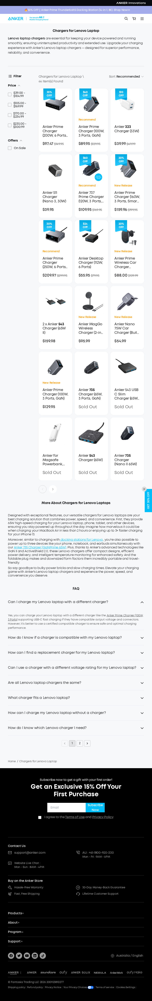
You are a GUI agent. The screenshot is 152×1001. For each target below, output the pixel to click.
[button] (76, 604)
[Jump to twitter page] (19, 955)
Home (12, 761)
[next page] (53, 489)
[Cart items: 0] (134, 19)
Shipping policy (16, 987)
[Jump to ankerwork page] (116, 973)
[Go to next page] (87, 743)
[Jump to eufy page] (63, 973)
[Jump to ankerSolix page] (80, 973)
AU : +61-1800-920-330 (98, 853)
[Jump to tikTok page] (43, 955)
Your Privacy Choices (75, 987)
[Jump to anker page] (13, 973)
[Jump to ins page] (35, 955)
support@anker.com (30, 853)
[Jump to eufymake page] (134, 973)
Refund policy (35, 987)
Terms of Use (75, 817)
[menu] (142, 19)
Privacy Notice (53, 987)
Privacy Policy (102, 817)
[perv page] (43, 489)
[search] (126, 19)
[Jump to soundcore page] (48, 973)
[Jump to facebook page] (11, 955)
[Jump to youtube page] (27, 955)
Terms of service (105, 987)
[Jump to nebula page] (100, 973)
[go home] (28, 18)
